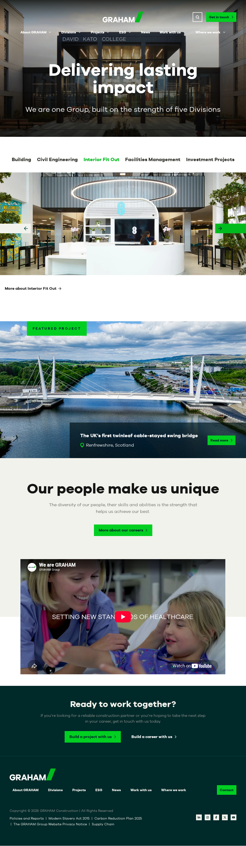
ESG (122, 32)
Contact (227, 790)
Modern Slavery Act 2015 (69, 819)
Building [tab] (21, 159)
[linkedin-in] (199, 818)
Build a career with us (151, 737)
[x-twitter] (225, 818)
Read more (219, 440)
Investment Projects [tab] (210, 159)
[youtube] (233, 818)
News (145, 32)
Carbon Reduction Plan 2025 (118, 819)
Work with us (170, 32)
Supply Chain (103, 824)
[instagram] (207, 818)
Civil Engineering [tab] (57, 159)
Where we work (208, 32)
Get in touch (219, 17)
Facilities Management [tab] (152, 159)
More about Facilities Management (38, 288)
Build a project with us (90, 737)
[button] (15, 228)
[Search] (197, 17)
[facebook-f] (216, 818)
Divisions (68, 32)
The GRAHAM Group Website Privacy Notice (50, 824)
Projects (97, 32)
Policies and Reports (27, 819)
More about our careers (121, 530)
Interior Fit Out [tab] (101, 159)
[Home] (123, 17)
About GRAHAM (33, 32)
